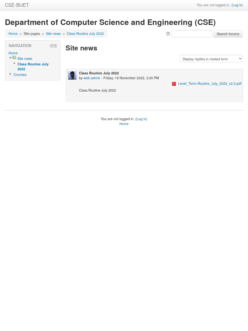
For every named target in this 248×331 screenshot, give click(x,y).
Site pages (32, 33)
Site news (53, 33)
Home (13, 33)
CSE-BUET (17, 4)
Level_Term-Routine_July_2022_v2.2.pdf (209, 83)
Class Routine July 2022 (85, 33)
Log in (237, 4)
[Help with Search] (167, 33)
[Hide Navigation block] (51, 46)
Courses (20, 74)
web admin (92, 77)
